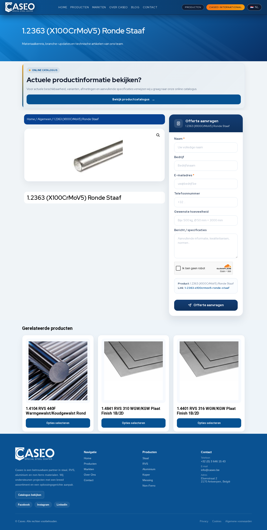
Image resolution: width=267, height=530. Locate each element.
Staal (145, 458)
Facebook (24, 504)
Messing (147, 480)
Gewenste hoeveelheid (191, 212)
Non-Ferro (148, 485)
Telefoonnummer (187, 193)
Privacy (204, 521)
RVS (145, 463)
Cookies (216, 521)
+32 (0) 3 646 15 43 (213, 461)
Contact (88, 480)
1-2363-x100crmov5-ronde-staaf (207, 288)
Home (31, 119)
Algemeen (44, 119)
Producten (90, 463)
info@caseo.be (210, 470)
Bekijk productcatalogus (133, 99)
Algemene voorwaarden (238, 521)
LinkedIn (62, 504)
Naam (179, 139)
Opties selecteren (57, 423)
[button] (158, 135)
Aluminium (148, 469)
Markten (89, 469)
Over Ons (90, 474)
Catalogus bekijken (29, 494)
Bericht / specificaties (190, 230)
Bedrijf (179, 157)
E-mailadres (184, 175)
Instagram (43, 504)
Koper (146, 474)
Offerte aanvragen (209, 305)
